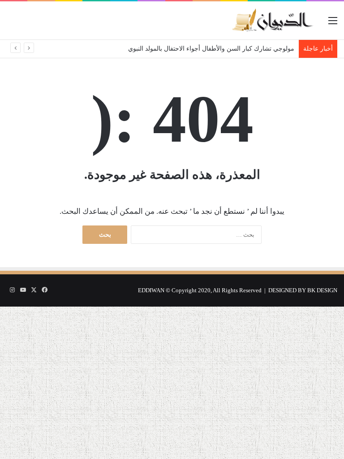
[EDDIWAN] (272, 20)
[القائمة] (332, 24)
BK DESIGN (322, 290)
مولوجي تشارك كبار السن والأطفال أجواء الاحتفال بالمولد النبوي (211, 48)
